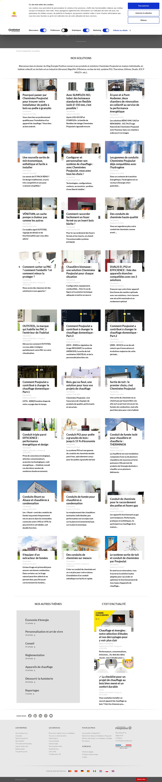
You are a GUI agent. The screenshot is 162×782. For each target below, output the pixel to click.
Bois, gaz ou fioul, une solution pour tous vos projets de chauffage (79, 385)
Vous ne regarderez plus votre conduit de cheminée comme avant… (123, 229)
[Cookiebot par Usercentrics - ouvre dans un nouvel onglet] (14, 30)
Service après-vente (55, 746)
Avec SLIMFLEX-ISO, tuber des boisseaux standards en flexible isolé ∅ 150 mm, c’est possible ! (78, 101)
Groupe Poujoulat (21, 751)
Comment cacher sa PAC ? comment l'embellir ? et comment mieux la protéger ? (37, 271)
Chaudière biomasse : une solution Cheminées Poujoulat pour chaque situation (80, 271)
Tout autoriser (143, 6)
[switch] (64, 30)
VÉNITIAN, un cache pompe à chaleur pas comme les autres (35, 217)
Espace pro (141, 779)
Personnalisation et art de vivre (44, 631)
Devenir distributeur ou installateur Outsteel (97, 738)
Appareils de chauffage (39, 667)
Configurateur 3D (55, 754)
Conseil (29, 643)
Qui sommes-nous (21, 733)
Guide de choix (54, 749)
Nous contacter (54, 741)
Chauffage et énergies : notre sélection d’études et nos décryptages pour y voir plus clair (113, 635)
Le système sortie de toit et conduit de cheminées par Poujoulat (124, 558)
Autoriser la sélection (143, 13)
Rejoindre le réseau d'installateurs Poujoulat (96, 736)
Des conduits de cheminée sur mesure (79, 556)
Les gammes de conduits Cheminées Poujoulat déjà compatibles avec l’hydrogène (124, 162)
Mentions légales (87, 752)
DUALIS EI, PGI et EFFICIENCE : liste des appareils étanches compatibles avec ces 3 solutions (123, 273)
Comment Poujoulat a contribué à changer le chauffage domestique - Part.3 (80, 330)
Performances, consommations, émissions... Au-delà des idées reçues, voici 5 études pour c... (113, 654)
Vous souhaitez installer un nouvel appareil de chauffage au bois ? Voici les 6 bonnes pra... (113, 701)
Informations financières (23, 744)
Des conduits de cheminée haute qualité (124, 215)
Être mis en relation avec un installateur (62, 733)
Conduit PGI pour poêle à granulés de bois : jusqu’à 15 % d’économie (80, 438)
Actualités (18, 736)
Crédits (84, 757)
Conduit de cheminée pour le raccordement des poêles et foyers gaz (124, 502)
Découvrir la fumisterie (39, 678)
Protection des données (90, 754)
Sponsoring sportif (21, 738)
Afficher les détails (120, 30)
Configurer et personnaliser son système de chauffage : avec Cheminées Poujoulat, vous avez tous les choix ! (79, 165)
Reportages (32, 690)
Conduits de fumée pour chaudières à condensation (80, 500)
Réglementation (35, 655)
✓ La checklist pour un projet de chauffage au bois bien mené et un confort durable (112, 681)
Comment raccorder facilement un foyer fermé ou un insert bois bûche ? (80, 218)
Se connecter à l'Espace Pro (91, 733)
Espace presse (20, 749)
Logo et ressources (21, 746)
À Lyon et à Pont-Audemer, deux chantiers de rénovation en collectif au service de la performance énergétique (124, 103)
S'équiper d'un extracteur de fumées (35, 556)
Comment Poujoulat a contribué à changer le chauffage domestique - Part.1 (36, 386)
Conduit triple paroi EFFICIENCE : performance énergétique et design (35, 439)
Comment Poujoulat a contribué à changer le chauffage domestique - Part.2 (124, 330)
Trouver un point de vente (57, 736)
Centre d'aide (53, 744)
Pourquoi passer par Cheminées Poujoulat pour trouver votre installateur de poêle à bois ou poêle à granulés (37, 101)
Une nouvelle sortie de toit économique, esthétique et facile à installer (36, 162)
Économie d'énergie (37, 620)
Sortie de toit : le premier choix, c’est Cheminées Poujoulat (122, 385)
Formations (86, 741)
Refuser (144, 20)
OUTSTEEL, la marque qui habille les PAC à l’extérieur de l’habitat (36, 329)
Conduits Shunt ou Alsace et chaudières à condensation (36, 500)
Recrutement (19, 741)
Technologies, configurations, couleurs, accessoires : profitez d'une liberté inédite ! (79, 186)
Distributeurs (53, 738)
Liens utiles (52, 751)
